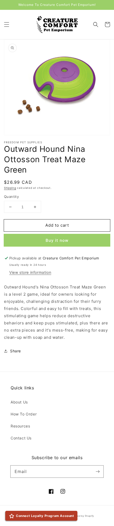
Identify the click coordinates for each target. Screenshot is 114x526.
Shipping (10, 187)
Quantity (11, 196)
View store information (30, 272)
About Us (19, 402)
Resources (20, 426)
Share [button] (15, 351)
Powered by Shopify (82, 516)
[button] (6, 24)
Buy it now (57, 240)
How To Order (24, 414)
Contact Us (21, 438)
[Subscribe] (97, 471)
